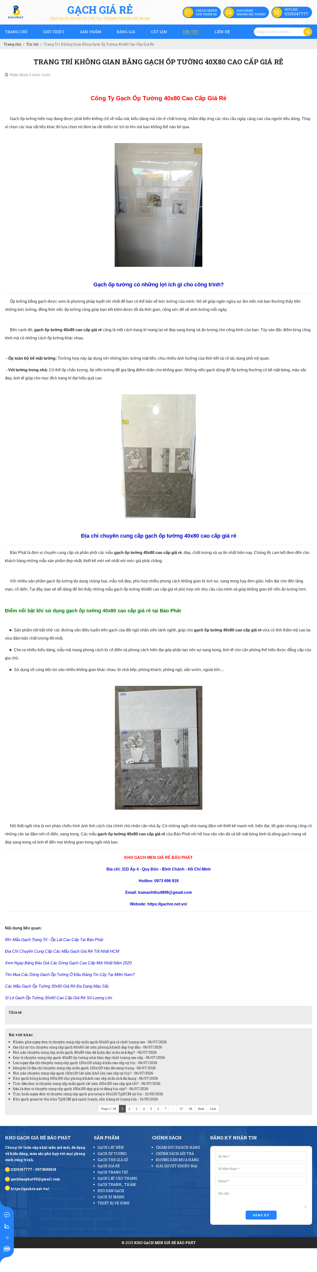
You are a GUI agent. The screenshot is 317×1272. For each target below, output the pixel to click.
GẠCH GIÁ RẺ (109, 1166)
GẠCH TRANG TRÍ (113, 1172)
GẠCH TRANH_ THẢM (117, 1184)
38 (190, 1109)
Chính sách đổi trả (175, 1153)
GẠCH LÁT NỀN (111, 1147)
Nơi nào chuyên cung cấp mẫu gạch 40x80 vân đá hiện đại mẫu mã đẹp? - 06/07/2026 (85, 1052)
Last (213, 1109)
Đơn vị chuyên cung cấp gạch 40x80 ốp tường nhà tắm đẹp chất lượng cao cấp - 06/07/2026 (89, 1057)
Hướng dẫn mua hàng (177, 1159)
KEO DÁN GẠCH (111, 1190)
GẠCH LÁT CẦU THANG (117, 1178)
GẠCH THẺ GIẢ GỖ (113, 1159)
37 (181, 1109)
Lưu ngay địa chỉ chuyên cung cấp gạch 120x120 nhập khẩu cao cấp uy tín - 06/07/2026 (85, 1062)
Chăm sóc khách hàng (178, 1147)
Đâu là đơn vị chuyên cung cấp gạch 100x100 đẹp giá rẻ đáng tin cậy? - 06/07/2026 (80, 1088)
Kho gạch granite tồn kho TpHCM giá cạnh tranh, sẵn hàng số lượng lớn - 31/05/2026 (85, 1099)
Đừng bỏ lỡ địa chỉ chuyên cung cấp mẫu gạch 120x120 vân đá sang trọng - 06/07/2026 (84, 1068)
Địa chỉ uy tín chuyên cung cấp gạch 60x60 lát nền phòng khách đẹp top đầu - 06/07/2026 (87, 1047)
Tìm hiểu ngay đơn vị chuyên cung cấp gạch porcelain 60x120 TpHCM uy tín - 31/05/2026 (88, 1094)
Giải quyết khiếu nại (177, 1166)
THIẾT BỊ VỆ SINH (114, 1203)
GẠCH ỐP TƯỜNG (112, 1153)
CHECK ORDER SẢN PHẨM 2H (206, 12)
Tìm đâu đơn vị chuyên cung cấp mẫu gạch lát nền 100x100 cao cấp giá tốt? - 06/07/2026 (86, 1083)
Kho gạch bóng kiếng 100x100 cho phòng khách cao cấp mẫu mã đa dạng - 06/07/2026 (85, 1078)
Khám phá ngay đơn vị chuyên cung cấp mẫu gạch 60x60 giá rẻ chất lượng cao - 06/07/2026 (90, 1042)
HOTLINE (291, 9)
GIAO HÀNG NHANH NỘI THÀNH (251, 12)
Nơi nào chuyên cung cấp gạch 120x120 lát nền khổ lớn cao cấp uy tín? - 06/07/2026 (83, 1073)
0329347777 (296, 13)
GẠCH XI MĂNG (111, 1197)
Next (201, 1109)
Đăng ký (261, 1215)
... (173, 1109)
